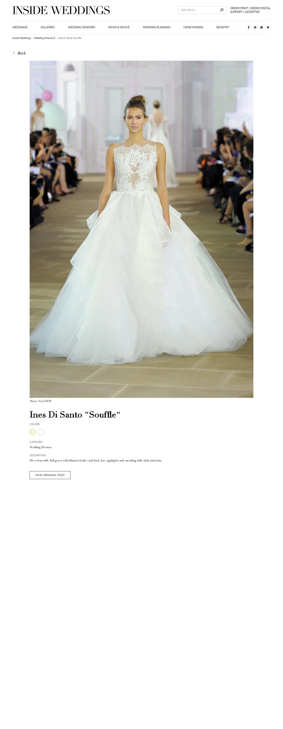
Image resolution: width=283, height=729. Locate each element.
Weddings (19, 27)
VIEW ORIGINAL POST (50, 475)
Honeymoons (193, 27)
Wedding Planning (156, 27)
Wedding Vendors (81, 27)
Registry (222, 27)
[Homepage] (61, 10)
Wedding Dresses (40, 447)
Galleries (48, 27)
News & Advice (119, 27)
